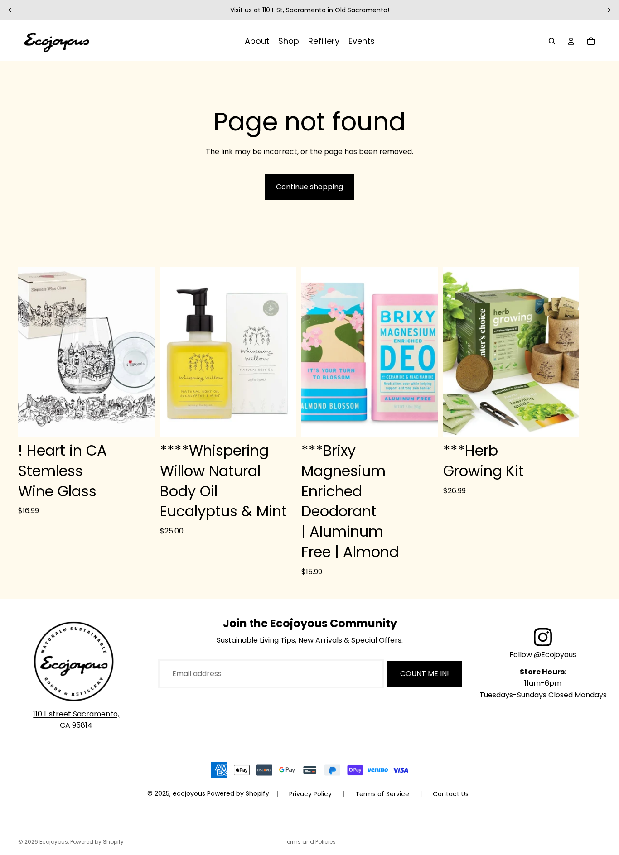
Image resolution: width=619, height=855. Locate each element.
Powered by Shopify (97, 841)
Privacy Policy (310, 793)
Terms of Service (382, 793)
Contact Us (451, 793)
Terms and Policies (310, 841)
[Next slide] (609, 10)
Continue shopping (309, 187)
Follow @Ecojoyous (542, 654)
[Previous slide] (10, 10)
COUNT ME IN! (424, 673)
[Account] (571, 41)
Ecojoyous (53, 841)
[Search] (552, 41)
